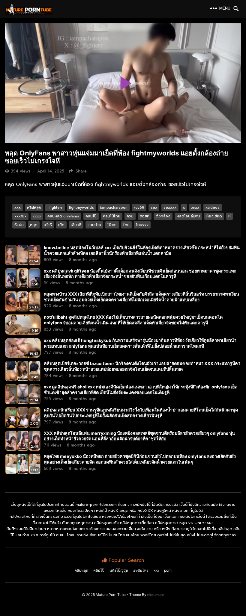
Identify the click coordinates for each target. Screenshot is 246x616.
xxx (17, 207)
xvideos (213, 207)
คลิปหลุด (34, 207)
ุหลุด (34, 225)
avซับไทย (140, 570)
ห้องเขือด (214, 216)
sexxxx (170, 207)
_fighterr (55, 207)
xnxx (195, 207)
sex (154, 207)
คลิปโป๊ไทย (111, 216)
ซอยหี (144, 216)
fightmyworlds (81, 207)
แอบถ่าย (94, 225)
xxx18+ (20, 216)
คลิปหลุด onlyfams (63, 216)
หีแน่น (19, 225)
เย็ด (61, 225)
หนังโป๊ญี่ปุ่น (119, 570)
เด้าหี (48, 225)
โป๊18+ (112, 225)
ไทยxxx (142, 225)
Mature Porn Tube (111, 594)
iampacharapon (114, 207)
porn (168, 570)
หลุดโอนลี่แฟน (188, 216)
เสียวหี (76, 225)
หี (229, 216)
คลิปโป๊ (91, 216)
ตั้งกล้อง (163, 216)
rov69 (139, 207)
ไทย (126, 225)
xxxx (37, 216)
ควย (130, 216)
